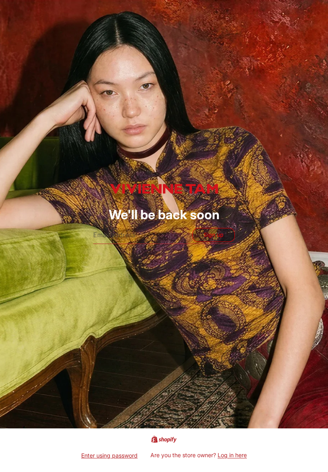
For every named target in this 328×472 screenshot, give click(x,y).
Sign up (214, 234)
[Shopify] (163, 439)
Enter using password (109, 455)
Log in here (232, 455)
